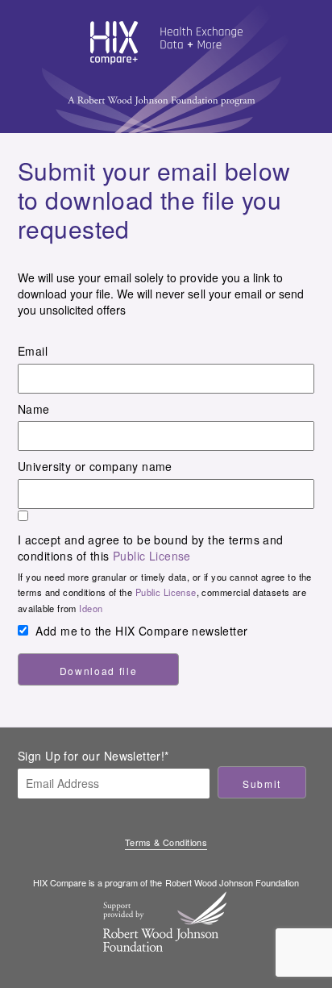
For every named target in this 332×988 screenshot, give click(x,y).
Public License (152, 556)
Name (34, 409)
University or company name (95, 466)
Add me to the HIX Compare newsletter (141, 631)
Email (33, 351)
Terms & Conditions (166, 842)
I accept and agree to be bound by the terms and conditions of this (151, 548)
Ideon (90, 608)
